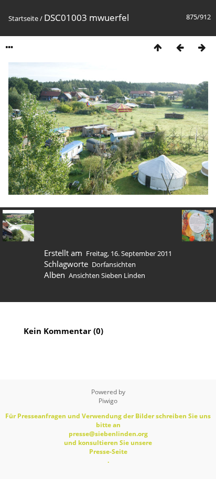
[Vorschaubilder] (158, 47)
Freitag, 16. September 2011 (129, 253)
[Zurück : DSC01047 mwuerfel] (180, 47)
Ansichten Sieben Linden (107, 275)
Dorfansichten (114, 264)
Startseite (23, 18)
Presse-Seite (108, 451)
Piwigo (108, 400)
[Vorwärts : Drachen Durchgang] (202, 47)
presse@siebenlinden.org (108, 433)
